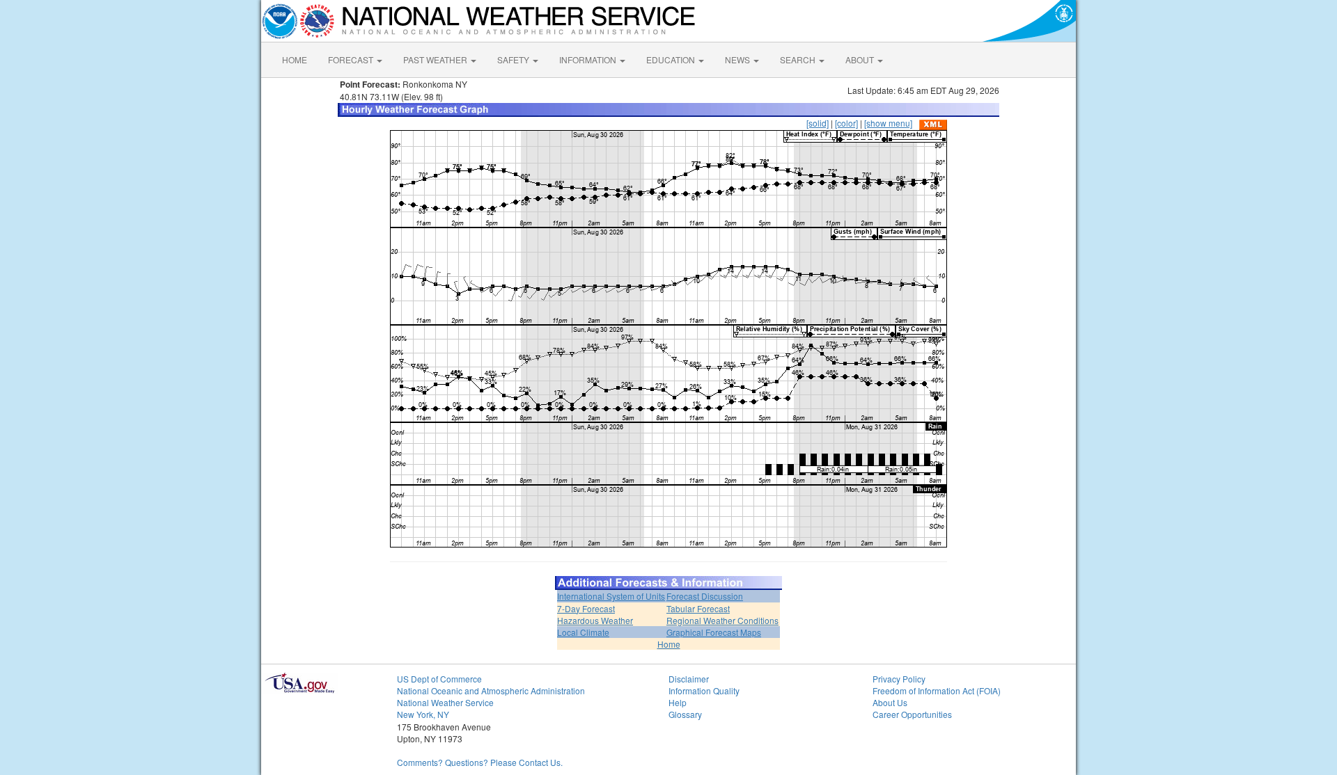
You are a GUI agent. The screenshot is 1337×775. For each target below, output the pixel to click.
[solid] (817, 123)
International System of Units (611, 596)
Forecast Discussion (704, 596)
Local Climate (583, 632)
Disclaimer (688, 679)
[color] (846, 123)
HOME (294, 59)
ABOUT (860, 59)
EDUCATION (671, 59)
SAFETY (514, 59)
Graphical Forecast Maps (713, 632)
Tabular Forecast (698, 608)
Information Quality (704, 690)
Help (677, 702)
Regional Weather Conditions (722, 620)
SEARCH (799, 59)
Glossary (685, 714)
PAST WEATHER (436, 59)
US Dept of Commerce (439, 679)
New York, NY (423, 714)
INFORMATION (588, 59)
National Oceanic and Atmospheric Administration (491, 690)
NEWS (738, 59)
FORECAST (351, 59)
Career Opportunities (912, 714)
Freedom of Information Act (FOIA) (937, 690)
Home (668, 644)
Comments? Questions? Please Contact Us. (480, 762)
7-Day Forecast (586, 608)
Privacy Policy (899, 679)
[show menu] (888, 123)
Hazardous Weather (595, 620)
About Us (890, 702)
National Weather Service (445, 702)
